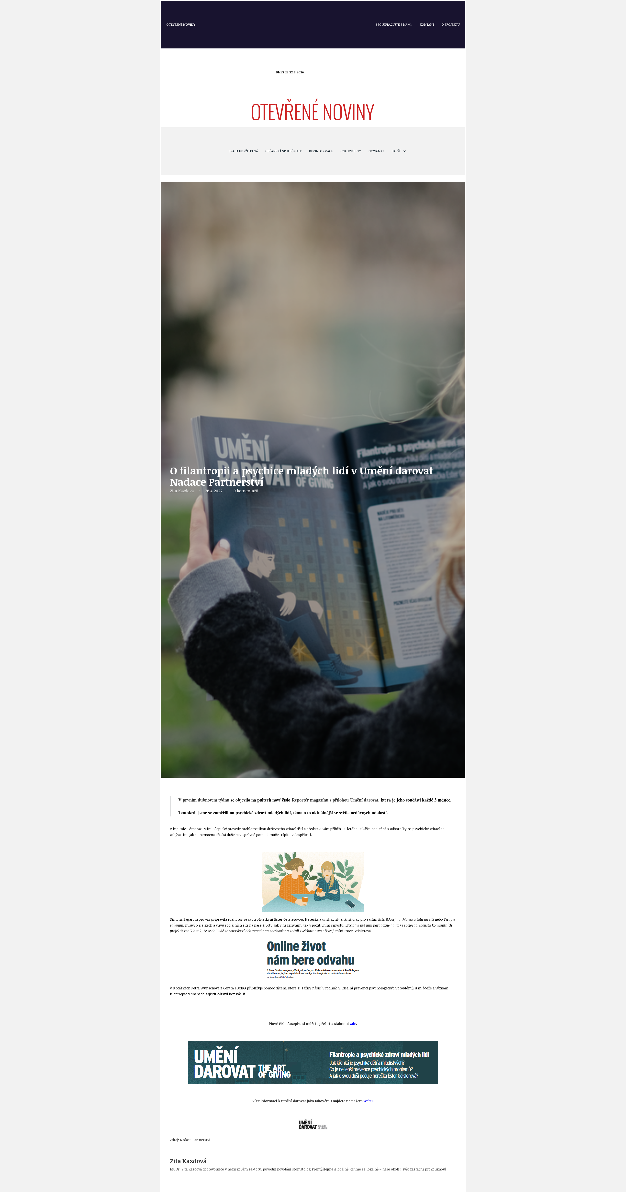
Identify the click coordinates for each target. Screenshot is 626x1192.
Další (395, 151)
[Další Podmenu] (404, 151)
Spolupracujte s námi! (394, 24)
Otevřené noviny (180, 24)
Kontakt (427, 24)
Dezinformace (321, 151)
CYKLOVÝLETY (350, 151)
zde (353, 1023)
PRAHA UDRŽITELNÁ (243, 151)
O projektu (451, 24)
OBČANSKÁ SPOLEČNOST (283, 151)
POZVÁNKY (376, 151)
